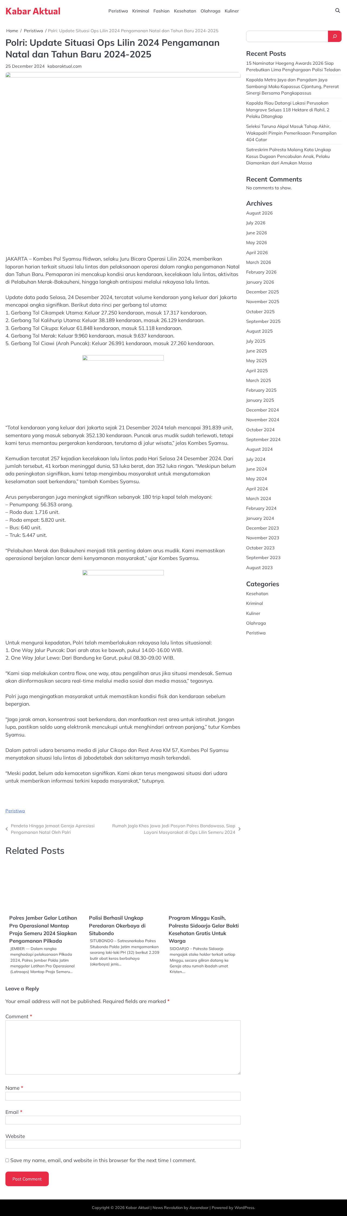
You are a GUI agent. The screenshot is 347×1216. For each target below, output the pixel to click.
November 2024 (262, 419)
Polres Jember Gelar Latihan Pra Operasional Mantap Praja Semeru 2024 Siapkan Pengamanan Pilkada (135, 918)
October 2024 (260, 429)
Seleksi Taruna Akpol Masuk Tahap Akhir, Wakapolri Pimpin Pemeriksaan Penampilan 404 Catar (291, 133)
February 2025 (261, 390)
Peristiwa (118, 11)
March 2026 (258, 262)
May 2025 (256, 360)
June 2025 (256, 351)
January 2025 (260, 400)
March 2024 (258, 498)
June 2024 (256, 469)
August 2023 (259, 567)
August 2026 (259, 213)
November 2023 (262, 537)
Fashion (161, 11)
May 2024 (256, 478)
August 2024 (259, 449)
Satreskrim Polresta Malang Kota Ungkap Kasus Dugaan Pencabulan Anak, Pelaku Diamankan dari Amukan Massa (288, 156)
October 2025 (260, 311)
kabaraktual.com (64, 66)
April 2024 (257, 488)
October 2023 (260, 547)
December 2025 (262, 291)
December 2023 (262, 528)
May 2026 (256, 242)
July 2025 (255, 341)
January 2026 (260, 282)
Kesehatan (185, 11)
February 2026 (261, 272)
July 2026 (255, 222)
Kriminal (140, 11)
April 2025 (257, 370)
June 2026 (256, 232)
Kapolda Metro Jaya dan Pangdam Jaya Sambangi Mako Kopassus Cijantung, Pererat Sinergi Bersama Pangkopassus (292, 86)
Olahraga (210, 11)
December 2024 (262, 410)
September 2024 (263, 439)
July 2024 (255, 459)
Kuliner (232, 11)
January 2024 (260, 518)
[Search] (335, 36)
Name (14, 1194)
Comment (18, 1122)
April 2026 (257, 252)
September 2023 (263, 557)
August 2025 (259, 331)
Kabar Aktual (32, 10)
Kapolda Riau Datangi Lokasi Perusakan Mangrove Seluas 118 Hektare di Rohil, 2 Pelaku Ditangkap (287, 109)
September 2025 (263, 321)
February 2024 (261, 508)
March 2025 (258, 380)
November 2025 (262, 301)
